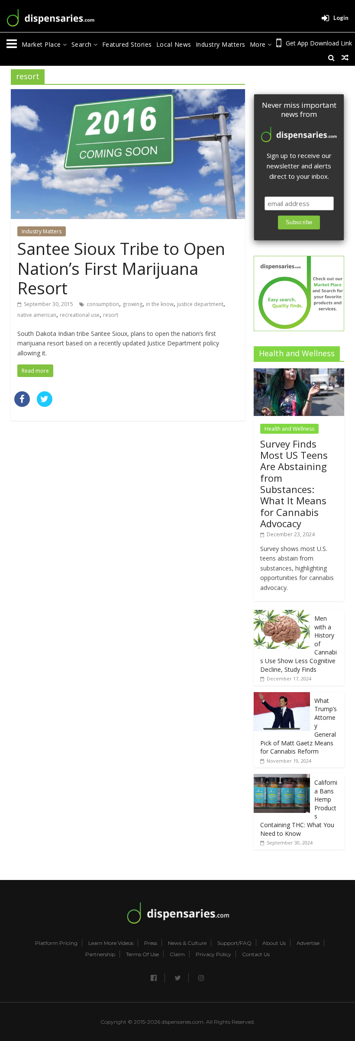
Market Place (42, 44)
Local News (173, 44)
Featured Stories (127, 44)
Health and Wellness (289, 428)
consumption (103, 304)
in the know (160, 304)
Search (82, 44)
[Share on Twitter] (44, 404)
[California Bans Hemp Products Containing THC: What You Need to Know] (282, 778)
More (259, 44)
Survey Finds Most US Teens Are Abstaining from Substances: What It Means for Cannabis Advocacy (294, 483)
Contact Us (256, 954)
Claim (177, 954)
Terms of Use (142, 954)
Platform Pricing (56, 943)
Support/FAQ (234, 943)
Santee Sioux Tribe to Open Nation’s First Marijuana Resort (121, 268)
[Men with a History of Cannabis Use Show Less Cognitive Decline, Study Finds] (282, 614)
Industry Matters (220, 44)
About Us (274, 943)
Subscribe (299, 222)
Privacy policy (213, 954)
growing (132, 304)
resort (110, 315)
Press (150, 943)
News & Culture (187, 943)
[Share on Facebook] (22, 404)
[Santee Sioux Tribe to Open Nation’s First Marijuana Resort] (128, 94)
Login (341, 17)
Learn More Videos (110, 943)
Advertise (308, 943)
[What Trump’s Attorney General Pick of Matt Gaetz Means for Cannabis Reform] (282, 697)
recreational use (80, 315)
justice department (200, 304)
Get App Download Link (319, 43)
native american (36, 315)
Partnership (100, 954)
